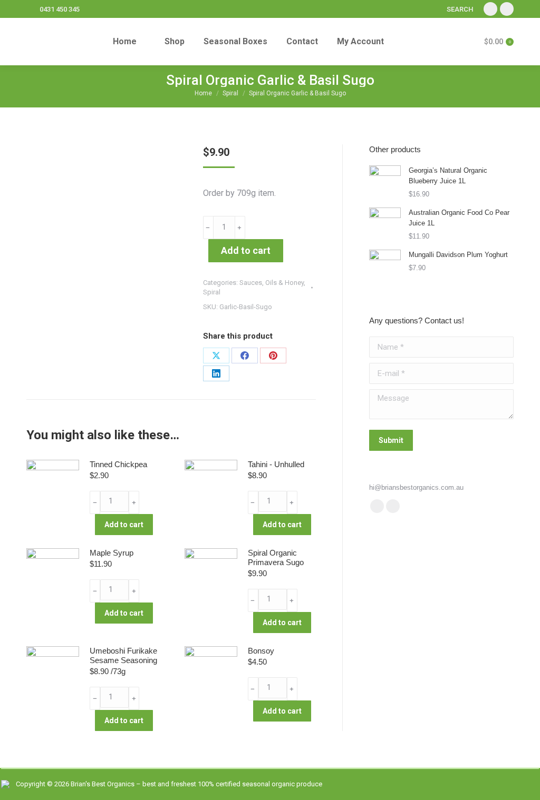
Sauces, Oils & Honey (271, 283)
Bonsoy (261, 650)
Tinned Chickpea (118, 464)
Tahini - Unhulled (276, 464)
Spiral (211, 292)
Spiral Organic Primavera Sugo (276, 557)
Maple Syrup (111, 552)
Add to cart (246, 250)
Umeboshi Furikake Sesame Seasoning (123, 655)
